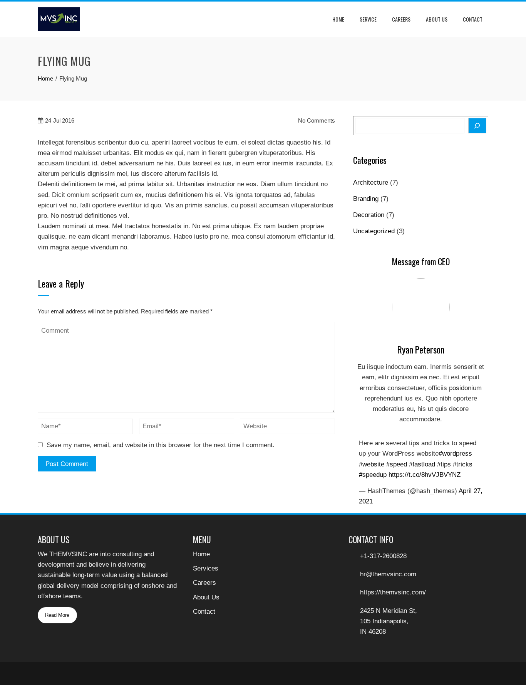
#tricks (462, 464)
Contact (472, 19)
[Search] (477, 125)
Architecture (370, 182)
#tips (444, 464)
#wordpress (455, 453)
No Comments (316, 120)
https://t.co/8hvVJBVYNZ (425, 474)
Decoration (368, 215)
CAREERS (401, 19)
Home (338, 19)
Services (205, 568)
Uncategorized (374, 231)
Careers (204, 582)
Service (368, 19)
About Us (436, 19)
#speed (396, 464)
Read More (57, 615)
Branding (366, 198)
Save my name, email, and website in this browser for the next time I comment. (161, 445)
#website (371, 464)
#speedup (373, 474)
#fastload (422, 464)
